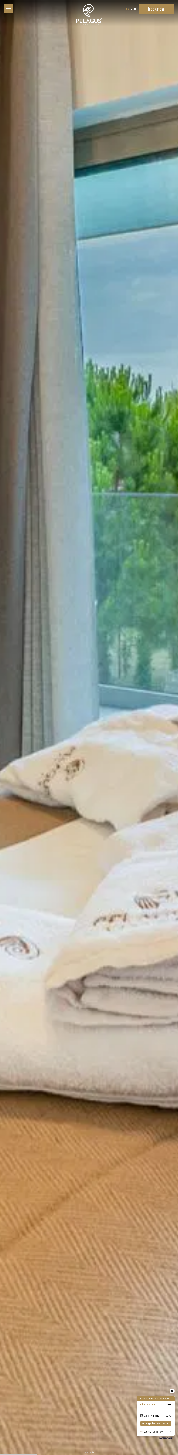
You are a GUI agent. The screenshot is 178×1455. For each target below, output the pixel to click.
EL (135, 9)
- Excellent (153, 1431)
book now (156, 9)
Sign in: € (157, 1423)
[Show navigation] (8, 8)
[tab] (85, 1452)
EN (128, 9)
